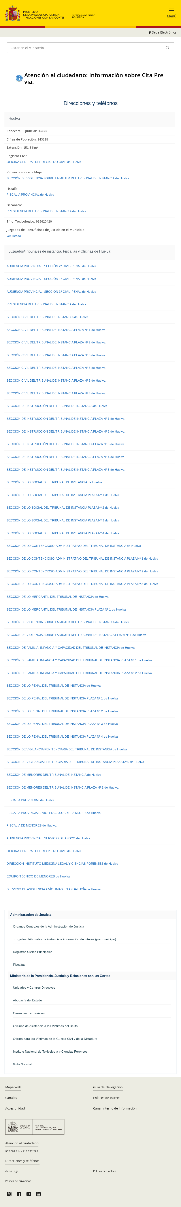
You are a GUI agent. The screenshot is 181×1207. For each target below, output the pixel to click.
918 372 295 (30, 1151)
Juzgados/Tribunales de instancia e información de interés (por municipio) (64, 939)
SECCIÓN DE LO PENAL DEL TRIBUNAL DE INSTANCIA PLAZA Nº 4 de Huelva (62, 736)
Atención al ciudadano (21, 1143)
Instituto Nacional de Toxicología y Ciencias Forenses (50, 1051)
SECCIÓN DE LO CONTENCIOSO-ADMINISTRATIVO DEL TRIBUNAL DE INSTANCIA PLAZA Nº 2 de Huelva (82, 571)
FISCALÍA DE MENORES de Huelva (32, 825)
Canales (11, 1098)
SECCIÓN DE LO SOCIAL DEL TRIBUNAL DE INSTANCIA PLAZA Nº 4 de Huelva (63, 533)
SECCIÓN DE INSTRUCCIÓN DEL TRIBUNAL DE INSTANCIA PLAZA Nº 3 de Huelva (65, 444)
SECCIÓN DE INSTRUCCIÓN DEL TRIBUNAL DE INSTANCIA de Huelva (57, 406)
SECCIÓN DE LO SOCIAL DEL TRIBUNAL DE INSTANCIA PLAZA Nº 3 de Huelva (63, 520)
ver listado (14, 236)
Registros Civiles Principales (32, 952)
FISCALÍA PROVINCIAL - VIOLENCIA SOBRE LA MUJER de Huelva (54, 813)
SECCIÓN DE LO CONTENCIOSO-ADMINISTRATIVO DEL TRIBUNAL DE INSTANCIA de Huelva (74, 545)
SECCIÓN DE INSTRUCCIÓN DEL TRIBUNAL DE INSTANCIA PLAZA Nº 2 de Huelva (65, 431)
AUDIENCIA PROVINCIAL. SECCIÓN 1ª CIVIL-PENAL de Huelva (51, 279)
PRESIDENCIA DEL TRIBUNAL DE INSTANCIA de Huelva (46, 211)
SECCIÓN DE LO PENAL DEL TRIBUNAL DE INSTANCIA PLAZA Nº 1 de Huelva (62, 698)
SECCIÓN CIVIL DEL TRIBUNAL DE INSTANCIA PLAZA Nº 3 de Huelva (56, 355)
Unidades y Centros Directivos (34, 987)
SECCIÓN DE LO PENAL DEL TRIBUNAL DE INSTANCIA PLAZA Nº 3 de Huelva (62, 723)
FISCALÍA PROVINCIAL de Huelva (30, 194)
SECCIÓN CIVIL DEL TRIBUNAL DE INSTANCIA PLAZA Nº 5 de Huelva (56, 367)
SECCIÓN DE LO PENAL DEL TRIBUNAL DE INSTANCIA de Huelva (54, 685)
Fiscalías (19, 964)
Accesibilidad (15, 1108)
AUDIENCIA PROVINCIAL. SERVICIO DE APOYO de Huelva (48, 838)
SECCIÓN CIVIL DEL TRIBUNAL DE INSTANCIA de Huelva (47, 317)
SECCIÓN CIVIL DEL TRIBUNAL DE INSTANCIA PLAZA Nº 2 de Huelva (56, 342)
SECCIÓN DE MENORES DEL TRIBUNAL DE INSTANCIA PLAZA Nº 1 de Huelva (63, 787)
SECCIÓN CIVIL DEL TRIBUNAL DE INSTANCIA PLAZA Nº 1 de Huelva (56, 330)
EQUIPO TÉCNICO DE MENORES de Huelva (38, 876)
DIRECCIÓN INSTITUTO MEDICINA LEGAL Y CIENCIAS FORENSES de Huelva (62, 863)
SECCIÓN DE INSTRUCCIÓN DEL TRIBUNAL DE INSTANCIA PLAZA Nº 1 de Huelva (65, 418)
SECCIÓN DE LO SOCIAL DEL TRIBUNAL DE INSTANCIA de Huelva (54, 482)
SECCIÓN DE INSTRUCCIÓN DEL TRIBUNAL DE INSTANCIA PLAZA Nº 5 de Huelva (65, 469)
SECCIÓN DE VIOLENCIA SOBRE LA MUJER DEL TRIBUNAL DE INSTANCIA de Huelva (68, 178)
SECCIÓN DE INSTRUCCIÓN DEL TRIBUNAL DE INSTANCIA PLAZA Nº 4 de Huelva (65, 457)
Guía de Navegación (108, 1087)
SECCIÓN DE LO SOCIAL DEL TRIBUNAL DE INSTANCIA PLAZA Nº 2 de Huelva (63, 507)
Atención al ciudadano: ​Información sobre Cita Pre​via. (93, 78)
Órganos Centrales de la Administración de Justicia (48, 926)
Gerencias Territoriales (29, 1013)
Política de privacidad (18, 1181)
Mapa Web (13, 1087)
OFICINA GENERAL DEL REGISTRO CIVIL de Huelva (44, 162)
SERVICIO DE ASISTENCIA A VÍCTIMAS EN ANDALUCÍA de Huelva (54, 889)
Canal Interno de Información (115, 1108)
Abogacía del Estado (27, 1000)
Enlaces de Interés (106, 1098)
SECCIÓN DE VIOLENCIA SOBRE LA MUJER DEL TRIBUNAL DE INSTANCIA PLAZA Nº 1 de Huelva (77, 635)
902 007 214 (13, 1151)
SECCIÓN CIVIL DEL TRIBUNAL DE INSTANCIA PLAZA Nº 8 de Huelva (56, 393)
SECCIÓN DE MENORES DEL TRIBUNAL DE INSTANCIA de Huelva (54, 774)
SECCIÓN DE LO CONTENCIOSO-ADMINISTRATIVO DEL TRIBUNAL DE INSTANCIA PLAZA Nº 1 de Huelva (82, 558)
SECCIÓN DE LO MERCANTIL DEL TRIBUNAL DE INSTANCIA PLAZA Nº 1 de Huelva (66, 609)
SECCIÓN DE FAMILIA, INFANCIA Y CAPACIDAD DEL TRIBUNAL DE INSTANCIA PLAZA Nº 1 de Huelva (79, 660)
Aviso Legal (12, 1171)
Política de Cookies (104, 1171)
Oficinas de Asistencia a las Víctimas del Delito (45, 1026)
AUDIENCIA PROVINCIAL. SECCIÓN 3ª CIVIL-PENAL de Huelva (51, 291)
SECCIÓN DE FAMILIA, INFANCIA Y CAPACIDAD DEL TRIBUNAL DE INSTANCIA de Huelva (71, 647)
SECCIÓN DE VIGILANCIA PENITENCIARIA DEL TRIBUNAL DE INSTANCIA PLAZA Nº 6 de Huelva (75, 762)
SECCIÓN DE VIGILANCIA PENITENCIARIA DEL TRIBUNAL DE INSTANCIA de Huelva (67, 749)
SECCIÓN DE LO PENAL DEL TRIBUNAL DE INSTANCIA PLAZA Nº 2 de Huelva (62, 711)
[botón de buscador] (167, 47)
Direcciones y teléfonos (22, 1161)
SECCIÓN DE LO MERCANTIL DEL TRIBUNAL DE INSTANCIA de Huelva (58, 596)
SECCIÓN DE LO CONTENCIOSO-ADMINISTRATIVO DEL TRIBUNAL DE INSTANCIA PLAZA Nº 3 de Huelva (82, 584)
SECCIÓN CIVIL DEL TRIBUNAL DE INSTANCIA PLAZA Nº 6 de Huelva (56, 380)
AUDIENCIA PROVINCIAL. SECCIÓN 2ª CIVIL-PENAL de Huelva (51, 266)
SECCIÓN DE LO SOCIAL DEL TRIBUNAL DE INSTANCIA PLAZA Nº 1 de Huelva (63, 495)
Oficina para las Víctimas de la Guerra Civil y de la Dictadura (55, 1038)
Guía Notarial (22, 1064)
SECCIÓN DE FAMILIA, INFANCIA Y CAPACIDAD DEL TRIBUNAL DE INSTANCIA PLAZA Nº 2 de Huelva (79, 673)
